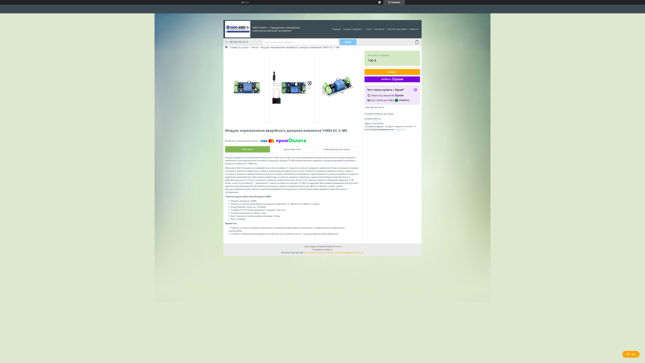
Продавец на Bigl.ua (322, 249)
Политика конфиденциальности (348, 252)
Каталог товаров (352, 29)
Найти (348, 42)
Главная (336, 29)
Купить (392, 72)
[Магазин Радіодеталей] (237, 28)
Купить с (386, 79)
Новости (414, 29)
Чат (633, 354)
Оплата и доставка (397, 29)
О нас (369, 29)
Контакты (379, 29)
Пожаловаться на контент (318, 252)
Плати (254, 47)
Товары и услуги (239, 47)
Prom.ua (337, 246)
